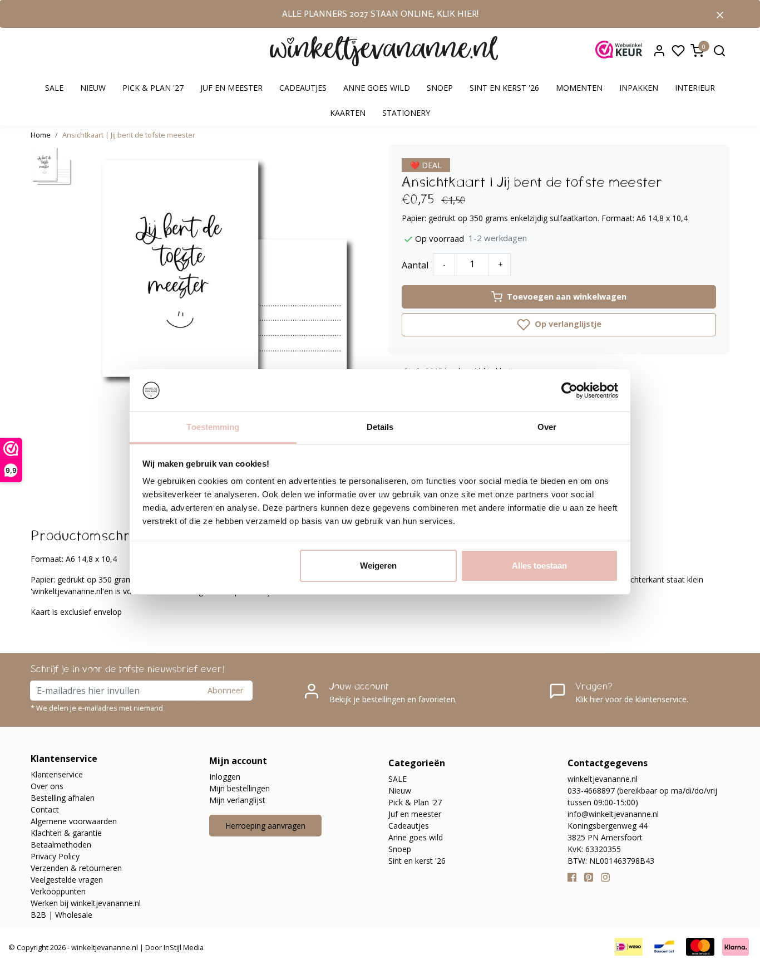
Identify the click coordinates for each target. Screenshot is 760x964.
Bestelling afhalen (63, 797)
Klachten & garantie (66, 833)
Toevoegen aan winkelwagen (566, 296)
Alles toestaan (539, 565)
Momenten (579, 87)
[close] (720, 14)
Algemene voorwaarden (74, 821)
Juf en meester (231, 87)
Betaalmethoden (61, 844)
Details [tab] (380, 427)
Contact (45, 809)
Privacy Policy (55, 856)
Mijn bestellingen (239, 788)
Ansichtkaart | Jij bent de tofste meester (128, 135)
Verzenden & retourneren (76, 868)
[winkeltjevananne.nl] (384, 51)
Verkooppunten (58, 891)
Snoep (440, 87)
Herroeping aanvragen (265, 825)
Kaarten (348, 112)
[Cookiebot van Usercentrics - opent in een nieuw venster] (569, 390)
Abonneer (225, 690)
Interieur (695, 87)
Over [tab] (546, 427)
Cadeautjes (303, 87)
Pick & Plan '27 (153, 87)
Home (41, 135)
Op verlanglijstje (566, 324)
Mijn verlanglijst (237, 800)
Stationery (406, 112)
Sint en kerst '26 (504, 87)
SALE (54, 87)
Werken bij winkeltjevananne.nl (86, 903)
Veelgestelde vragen (67, 879)
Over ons (47, 786)
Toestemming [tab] (212, 427)
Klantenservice (57, 774)
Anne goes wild (376, 87)
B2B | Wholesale (61, 914)
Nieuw (93, 87)
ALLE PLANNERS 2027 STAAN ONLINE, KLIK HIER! (380, 13)
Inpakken (638, 87)
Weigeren (378, 565)
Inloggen (224, 776)
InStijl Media (183, 947)
